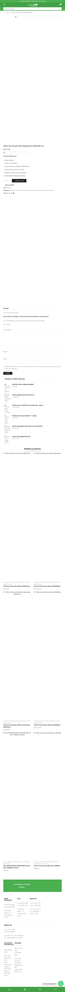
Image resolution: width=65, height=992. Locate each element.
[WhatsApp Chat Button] (60, 983)
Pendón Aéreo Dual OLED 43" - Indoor (24, 416)
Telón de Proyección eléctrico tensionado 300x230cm (16, 726)
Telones (13, 190)
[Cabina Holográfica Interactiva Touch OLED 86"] (7, 429)
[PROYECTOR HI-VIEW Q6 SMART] (7, 388)
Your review (7, 329)
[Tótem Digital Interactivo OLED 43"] (7, 398)
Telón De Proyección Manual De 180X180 (47, 865)
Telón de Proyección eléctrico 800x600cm (47, 725)
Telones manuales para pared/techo (22, 12)
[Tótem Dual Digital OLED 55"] (7, 440)
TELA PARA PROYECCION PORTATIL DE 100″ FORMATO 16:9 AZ (16, 867)
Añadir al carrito (20, 180)
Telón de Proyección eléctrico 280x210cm (16, 586)
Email (5, 359)
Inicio (7, 12)
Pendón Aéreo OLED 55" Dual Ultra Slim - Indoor (27, 405)
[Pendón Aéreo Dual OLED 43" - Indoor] (7, 419)
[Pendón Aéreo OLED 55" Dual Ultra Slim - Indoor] (7, 408)
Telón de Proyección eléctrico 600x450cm (47, 586)
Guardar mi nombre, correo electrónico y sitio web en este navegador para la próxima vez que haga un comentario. (33, 367)
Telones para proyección (46, 190)
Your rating (7, 324)
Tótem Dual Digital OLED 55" (21, 436)
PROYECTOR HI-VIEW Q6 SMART (23, 384)
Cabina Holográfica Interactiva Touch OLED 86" (27, 426)
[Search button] (60, 8)
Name (5, 351)
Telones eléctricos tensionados (17, 721)
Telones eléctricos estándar (16, 582)
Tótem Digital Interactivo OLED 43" (23, 395)
